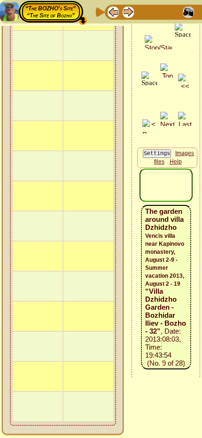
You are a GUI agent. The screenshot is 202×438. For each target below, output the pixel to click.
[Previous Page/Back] (113, 12)
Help (176, 161)
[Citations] (158, 12)
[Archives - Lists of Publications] (143, 12)
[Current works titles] (173, 12)
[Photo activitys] (188, 12)
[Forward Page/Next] (128, 12)
